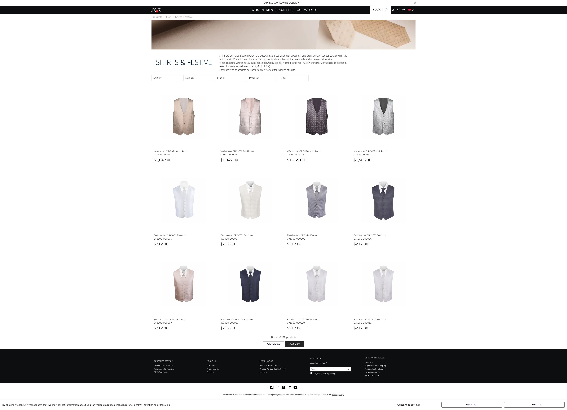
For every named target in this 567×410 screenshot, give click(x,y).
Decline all (534, 405)
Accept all (472, 405)
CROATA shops (160, 372)
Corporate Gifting (372, 372)
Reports (263, 372)
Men (168, 17)
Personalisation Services (375, 369)
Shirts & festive (184, 17)
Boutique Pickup (372, 375)
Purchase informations (164, 369)
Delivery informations (163, 365)
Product (254, 78)
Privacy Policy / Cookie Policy (272, 369)
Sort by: (157, 78)
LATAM (401, 9)
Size (283, 78)
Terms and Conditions (269, 365)
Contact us (211, 365)
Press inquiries (213, 369)
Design (189, 78)
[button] (257, 10)
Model (221, 78)
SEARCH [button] (382, 9)
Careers (210, 372)
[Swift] (155, 9)
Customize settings (409, 404)
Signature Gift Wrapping (375, 366)
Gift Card (369, 362)
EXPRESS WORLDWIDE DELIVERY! (282, 2)
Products (156, 17)
